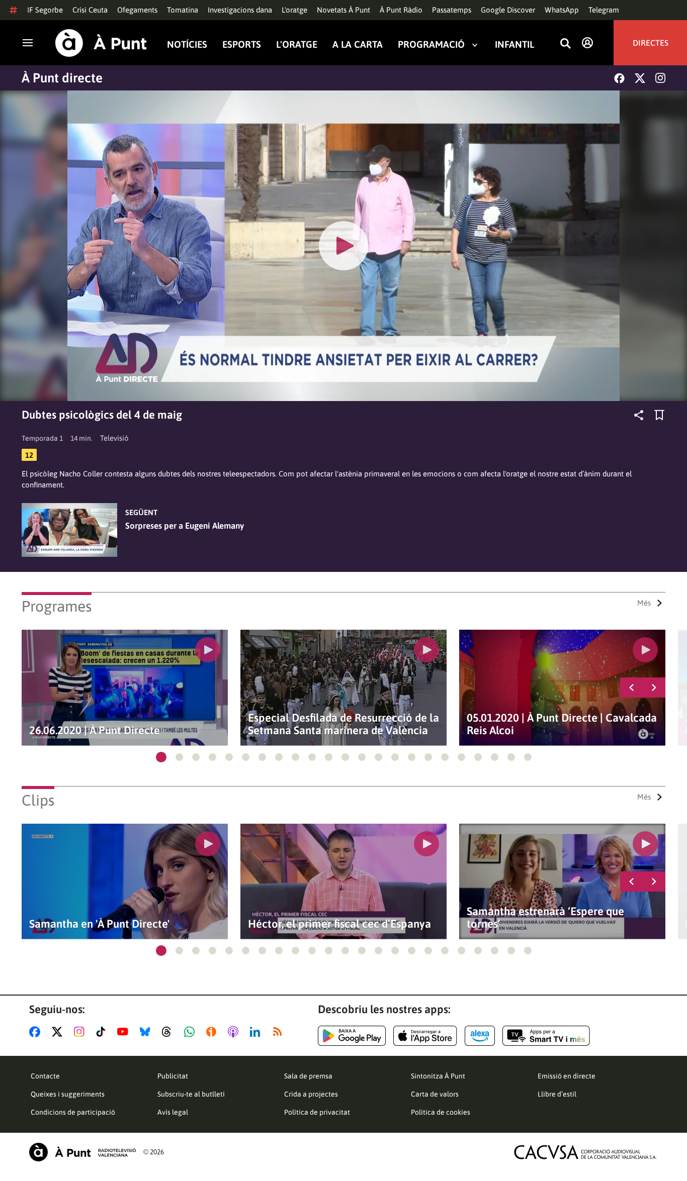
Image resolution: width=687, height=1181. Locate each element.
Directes (650, 42)
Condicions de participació (73, 1112)
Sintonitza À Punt (438, 1076)
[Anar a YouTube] (124, 1032)
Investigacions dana (240, 10)
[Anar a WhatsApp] (191, 1032)
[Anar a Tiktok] (103, 1032)
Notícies (187, 44)
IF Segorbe (45, 10)
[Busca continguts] (565, 44)
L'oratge (294, 10)
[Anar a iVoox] (213, 1032)
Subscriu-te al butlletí (191, 1094)
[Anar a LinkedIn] (257, 1032)
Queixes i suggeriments (68, 1094)
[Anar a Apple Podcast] (235, 1032)
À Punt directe (62, 77)
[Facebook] (619, 78)
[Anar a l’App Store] (425, 1036)
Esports (241, 44)
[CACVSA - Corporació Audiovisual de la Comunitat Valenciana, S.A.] (585, 1152)
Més (644, 603)
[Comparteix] (638, 415)
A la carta (357, 44)
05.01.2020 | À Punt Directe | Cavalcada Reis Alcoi (562, 724)
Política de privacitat (317, 1112)
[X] (640, 78)
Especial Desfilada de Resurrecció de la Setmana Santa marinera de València (343, 724)
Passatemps (451, 10)
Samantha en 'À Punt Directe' (99, 924)
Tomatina (182, 10)
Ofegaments (137, 10)
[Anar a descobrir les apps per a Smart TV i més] (546, 1036)
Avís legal (172, 1112)
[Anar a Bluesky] (147, 1032)
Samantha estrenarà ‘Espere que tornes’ (545, 917)
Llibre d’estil (557, 1094)
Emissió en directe (566, 1076)
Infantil (514, 44)
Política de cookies (440, 1112)
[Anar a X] (59, 1032)
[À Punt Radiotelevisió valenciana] (82, 1152)
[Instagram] (660, 78)
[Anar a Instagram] (81, 1032)
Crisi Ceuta (90, 10)
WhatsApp (562, 10)
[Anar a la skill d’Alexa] (480, 1036)
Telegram (603, 10)
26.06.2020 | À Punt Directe (94, 730)
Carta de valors (435, 1094)
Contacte (45, 1076)
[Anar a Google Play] (352, 1036)
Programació (431, 44)
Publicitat (172, 1076)
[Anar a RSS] (280, 1032)
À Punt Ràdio (401, 10)
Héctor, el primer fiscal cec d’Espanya (339, 924)
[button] (161, 757)
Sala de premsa (308, 1076)
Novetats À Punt (343, 10)
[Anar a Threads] (169, 1032)
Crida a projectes (311, 1094)
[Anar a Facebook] (36, 1032)
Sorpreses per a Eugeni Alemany (184, 526)
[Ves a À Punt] (101, 43)
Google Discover (508, 10)
